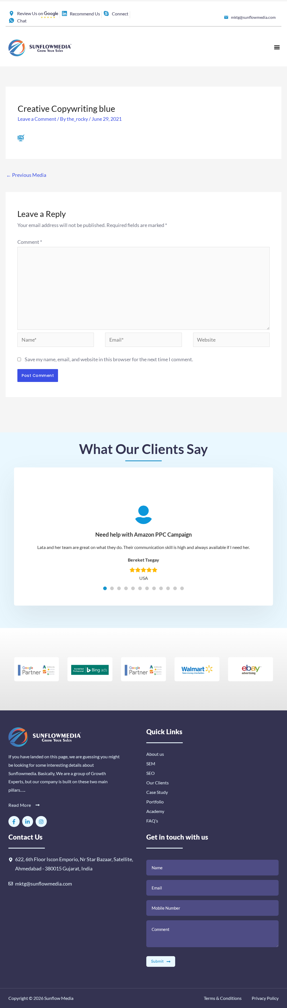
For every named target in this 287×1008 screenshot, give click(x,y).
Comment (29, 242)
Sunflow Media (58, 998)
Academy (155, 811)
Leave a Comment (37, 119)
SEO (150, 773)
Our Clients (157, 782)
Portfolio (155, 801)
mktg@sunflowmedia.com (43, 883)
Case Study (157, 792)
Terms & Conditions (223, 998)
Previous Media (26, 175)
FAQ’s (152, 820)
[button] (276, 47)
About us (155, 754)
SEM (150, 763)
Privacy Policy (265, 998)
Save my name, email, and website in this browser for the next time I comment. (109, 359)
